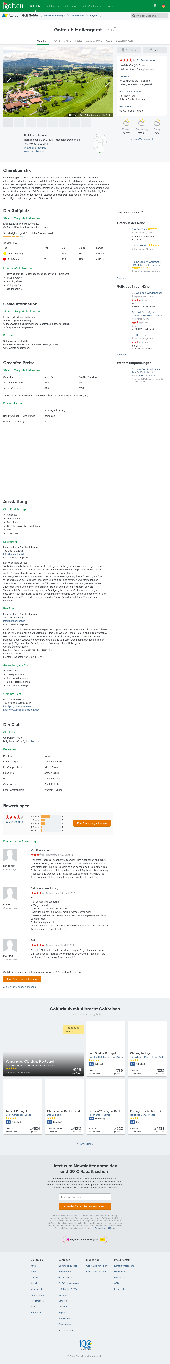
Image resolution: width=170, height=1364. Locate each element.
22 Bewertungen (146, 60)
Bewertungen (14, 821)
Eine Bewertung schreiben (92, 823)
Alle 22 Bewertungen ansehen (19, 987)
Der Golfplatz (127, 76)
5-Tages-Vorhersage (141, 138)
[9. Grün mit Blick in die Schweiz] (41, 122)
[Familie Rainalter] (86, 122)
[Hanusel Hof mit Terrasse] (31, 122)
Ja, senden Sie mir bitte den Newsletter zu (85, 1206)
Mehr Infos (37, 741)
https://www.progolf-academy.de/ (21, 709)
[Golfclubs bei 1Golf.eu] (12, 6)
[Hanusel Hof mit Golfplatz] (8, 122)
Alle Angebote (84, 1143)
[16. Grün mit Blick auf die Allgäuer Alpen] (19, 122)
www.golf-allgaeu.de (35, 151)
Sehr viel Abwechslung (132, 69)
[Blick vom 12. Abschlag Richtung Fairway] (64, 122)
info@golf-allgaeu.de (35, 147)
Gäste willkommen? (130, 91)
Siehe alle (121, 278)
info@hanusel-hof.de (14, 554)
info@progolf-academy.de (17, 706)
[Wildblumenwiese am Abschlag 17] (53, 122)
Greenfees (125, 106)
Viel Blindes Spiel (129, 65)
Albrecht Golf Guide (23, 15)
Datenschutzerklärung (105, 1228)
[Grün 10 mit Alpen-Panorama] (75, 122)
